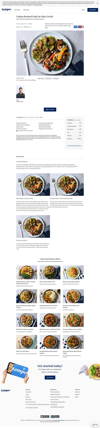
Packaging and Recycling (57, 402)
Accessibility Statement (57, 407)
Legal (76, 397)
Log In (83, 10)
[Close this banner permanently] (97, 3)
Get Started (92, 10)
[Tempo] (6, 9)
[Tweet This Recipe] (77, 27)
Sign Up (28, 397)
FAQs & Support (54, 392)
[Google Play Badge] (55, 416)
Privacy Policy (38, 4)
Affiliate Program (55, 394)
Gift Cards (28, 399)
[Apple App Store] (45, 416)
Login (27, 394)
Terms (28, 4)
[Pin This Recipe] (80, 27)
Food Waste (53, 404)
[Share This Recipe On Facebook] (75, 27)
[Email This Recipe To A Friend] (82, 27)
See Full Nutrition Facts (74, 146)
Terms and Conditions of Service (59, 397)
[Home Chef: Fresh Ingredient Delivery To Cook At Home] (5, 391)
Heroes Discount (30, 402)
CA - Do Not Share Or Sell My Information (37, 404)
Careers (77, 394)
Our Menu (28, 392)
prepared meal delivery (58, 420)
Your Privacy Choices (32, 407)
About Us (77, 392)
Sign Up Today (50, 109)
